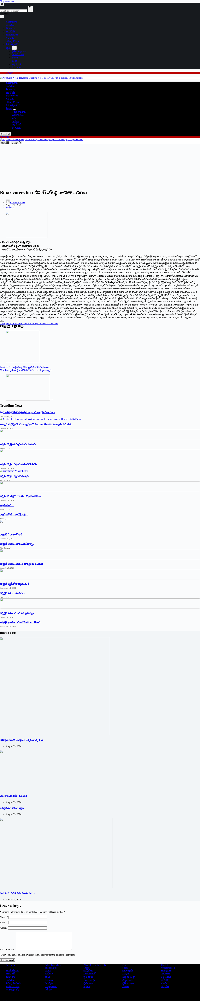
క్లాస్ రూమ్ (88, 977)
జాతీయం (10, 86)
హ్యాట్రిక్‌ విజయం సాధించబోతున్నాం (17, 543)
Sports (125, 968)
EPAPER (4, 137)
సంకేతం (15, 121)
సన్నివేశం (10, 99)
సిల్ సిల (48, 989)
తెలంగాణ (10, 89)
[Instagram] (8, 999)
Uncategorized (168, 968)
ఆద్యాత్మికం (127, 970)
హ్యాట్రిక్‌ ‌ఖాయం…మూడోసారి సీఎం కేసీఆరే (20, 622)
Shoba (86, 968)
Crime (125, 965)
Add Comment (8, 949)
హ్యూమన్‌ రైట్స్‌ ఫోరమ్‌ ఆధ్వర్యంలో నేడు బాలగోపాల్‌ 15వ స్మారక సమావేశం (36, 424)
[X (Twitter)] (5, 327)
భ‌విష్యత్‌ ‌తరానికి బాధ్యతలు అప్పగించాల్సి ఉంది (21, 740)
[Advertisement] (100, 166)
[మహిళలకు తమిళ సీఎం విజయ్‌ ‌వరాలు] (56, 887)
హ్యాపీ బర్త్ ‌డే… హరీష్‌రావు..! (14, 514)
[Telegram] (12, 327)
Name (4, 917)
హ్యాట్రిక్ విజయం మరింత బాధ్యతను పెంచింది (21, 563)
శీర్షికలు (9, 108)
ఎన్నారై (125, 973)
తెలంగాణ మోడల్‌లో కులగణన (13, 796)
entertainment (51, 968)
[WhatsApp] (16, 327)
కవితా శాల (10, 977)
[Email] (19, 327)
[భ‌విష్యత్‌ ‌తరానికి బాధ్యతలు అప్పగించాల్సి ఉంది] (55, 734)
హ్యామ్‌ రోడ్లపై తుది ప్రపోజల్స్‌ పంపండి (18, 444)
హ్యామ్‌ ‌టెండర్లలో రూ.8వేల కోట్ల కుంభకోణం (20, 496)
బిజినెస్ (164, 983)
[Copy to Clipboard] (22, 327)
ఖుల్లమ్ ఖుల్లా (128, 977)
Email (4, 922)
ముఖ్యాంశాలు (12, 83)
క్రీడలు (47, 977)
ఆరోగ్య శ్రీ (49, 973)
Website (3, 928)
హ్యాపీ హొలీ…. (7, 505)
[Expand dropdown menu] (14, 109)
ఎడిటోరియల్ (18, 115)
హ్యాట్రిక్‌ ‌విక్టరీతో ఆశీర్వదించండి (14, 584)
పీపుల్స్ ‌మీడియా (13, 983)
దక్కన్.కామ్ (17, 124)
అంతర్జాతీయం (12, 970)
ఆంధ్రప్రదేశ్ (10, 92)
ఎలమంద (165, 973)
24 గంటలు (16, 128)
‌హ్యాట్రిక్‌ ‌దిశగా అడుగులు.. (12, 593)
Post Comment (7, 960)
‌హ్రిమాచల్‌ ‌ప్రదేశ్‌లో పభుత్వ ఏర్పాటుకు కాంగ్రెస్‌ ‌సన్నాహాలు (27, 412)
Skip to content (7, 1)
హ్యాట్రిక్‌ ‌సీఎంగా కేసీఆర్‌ (11, 534)
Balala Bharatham (53, 965)
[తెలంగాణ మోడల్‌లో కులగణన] (25, 790)
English (164, 965)
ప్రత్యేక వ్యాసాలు (19, 112)
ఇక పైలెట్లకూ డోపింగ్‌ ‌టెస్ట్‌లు (12, 808)
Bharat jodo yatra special (94, 965)
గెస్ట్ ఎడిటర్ (166, 977)
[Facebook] (2, 327)
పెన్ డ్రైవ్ (49, 983)
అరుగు (15, 118)
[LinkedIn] (9, 327)
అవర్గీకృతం (88, 970)
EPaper (9, 73)
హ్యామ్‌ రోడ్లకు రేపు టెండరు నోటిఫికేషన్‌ (18, 464)
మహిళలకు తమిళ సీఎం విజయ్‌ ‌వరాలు (17, 893)
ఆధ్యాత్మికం (166, 970)
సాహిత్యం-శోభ (12, 105)
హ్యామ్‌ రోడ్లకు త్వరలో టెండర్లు (14, 476)
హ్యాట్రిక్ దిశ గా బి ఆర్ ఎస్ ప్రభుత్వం (17, 613)
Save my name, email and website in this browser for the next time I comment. (39, 954)
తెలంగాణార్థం (12, 95)
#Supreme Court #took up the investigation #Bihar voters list (29, 323)
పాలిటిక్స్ (165, 980)
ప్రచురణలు (88, 983)
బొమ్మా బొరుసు (12, 102)
